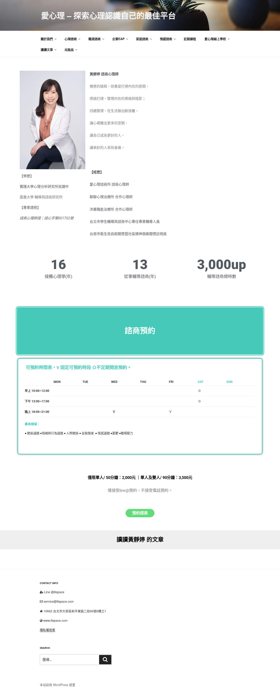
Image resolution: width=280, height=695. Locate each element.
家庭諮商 (142, 39)
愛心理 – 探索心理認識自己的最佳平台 (108, 15)
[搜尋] (105, 659)
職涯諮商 (94, 39)
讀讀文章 (47, 49)
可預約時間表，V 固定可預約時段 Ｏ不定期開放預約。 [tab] (78, 367)
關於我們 (47, 39)
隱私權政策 (47, 630)
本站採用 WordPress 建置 (57, 685)
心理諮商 (71, 39)
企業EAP (118, 39)
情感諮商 (166, 39)
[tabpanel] (140, 414)
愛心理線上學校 (215, 39)
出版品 (69, 49)
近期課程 (190, 39)
